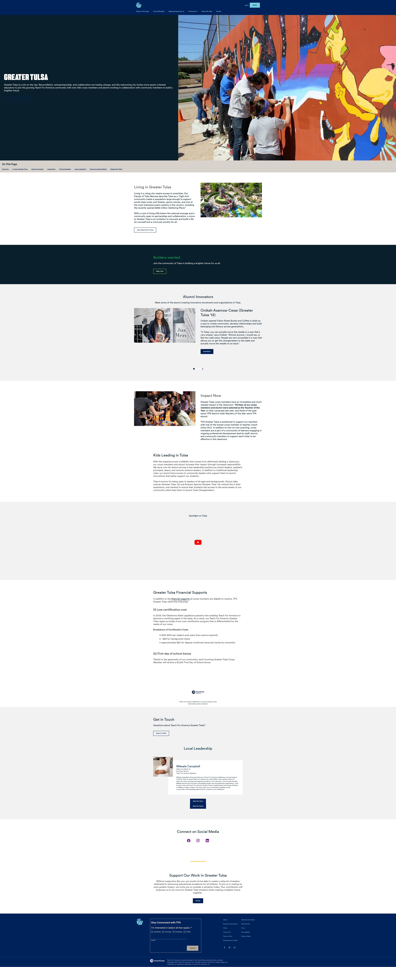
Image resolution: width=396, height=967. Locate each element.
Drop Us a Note (161, 733)
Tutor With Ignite (158, 11)
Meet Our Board (198, 806)
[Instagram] (198, 840)
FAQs (225, 928)
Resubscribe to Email (230, 940)
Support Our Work (116, 169)
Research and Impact (230, 924)
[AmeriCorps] (158, 962)
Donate (218, 11)
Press (243, 928)
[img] (196, 11)
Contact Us (227, 932)
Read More (207, 351)
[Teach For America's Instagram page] (229, 947)
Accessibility (245, 932)
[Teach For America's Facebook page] (224, 947)
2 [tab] (197, 369)
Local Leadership (80, 169)
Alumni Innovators (37, 169)
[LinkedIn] (207, 840)
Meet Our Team (198, 801)
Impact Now (51, 169)
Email (153, 940)
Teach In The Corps (142, 11)
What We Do (245, 924)
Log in (247, 5)
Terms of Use (227, 936)
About (225, 920)
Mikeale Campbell (188, 766)
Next (203, 369)
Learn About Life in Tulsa (145, 230)
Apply (255, 5)
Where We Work (206, 11)
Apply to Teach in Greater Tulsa (17, 98)
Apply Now (160, 271)
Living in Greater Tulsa (20, 169)
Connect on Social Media (98, 169)
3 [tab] (200, 369)
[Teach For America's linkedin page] (234, 947)
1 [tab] (194, 369)
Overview (5, 169)
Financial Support (65, 169)
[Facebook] (188, 840)
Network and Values (248, 920)
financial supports (180, 598)
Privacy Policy (246, 936)
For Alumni (192, 11)
